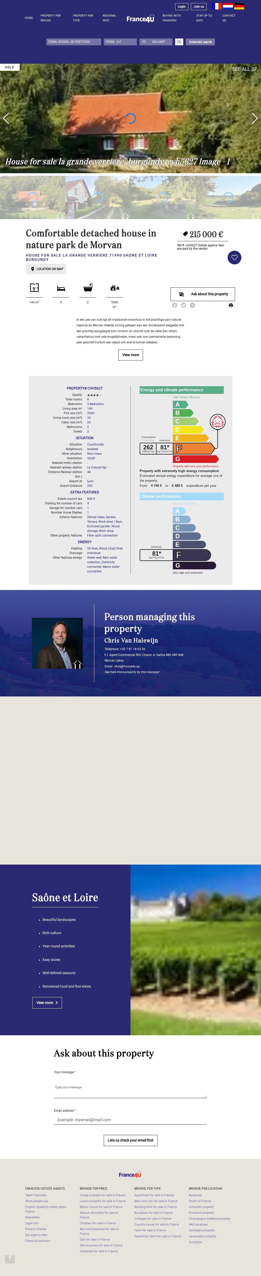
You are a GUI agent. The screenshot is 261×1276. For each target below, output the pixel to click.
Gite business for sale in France (101, 1245)
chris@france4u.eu (127, 666)
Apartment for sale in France (154, 1195)
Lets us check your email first (130, 1140)
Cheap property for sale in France (102, 1195)
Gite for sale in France (95, 1239)
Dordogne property (202, 1230)
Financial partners (37, 1241)
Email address (65, 1110)
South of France (200, 1201)
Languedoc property (202, 1236)
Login (182, 6)
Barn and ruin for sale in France (155, 1201)
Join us (199, 6)
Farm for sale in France (150, 1230)
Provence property (201, 1213)
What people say (36, 1201)
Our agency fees (36, 1235)
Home (29, 18)
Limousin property (201, 1207)
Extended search (200, 42)
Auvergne (195, 1242)
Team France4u (36, 1195)
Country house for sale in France (156, 1224)
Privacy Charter (35, 1229)
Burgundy (195, 1195)
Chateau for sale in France (98, 1223)
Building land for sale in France (155, 1207)
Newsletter (32, 1217)
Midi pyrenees (198, 1224)
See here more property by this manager (132, 672)
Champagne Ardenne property (209, 1218)
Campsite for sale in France (99, 1251)
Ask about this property (209, 294)
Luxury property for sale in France (103, 1201)
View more (130, 355)
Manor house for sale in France (101, 1207)
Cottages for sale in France (152, 1218)
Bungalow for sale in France (153, 1213)
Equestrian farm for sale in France (157, 1236)
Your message (65, 1072)
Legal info (32, 1223)
